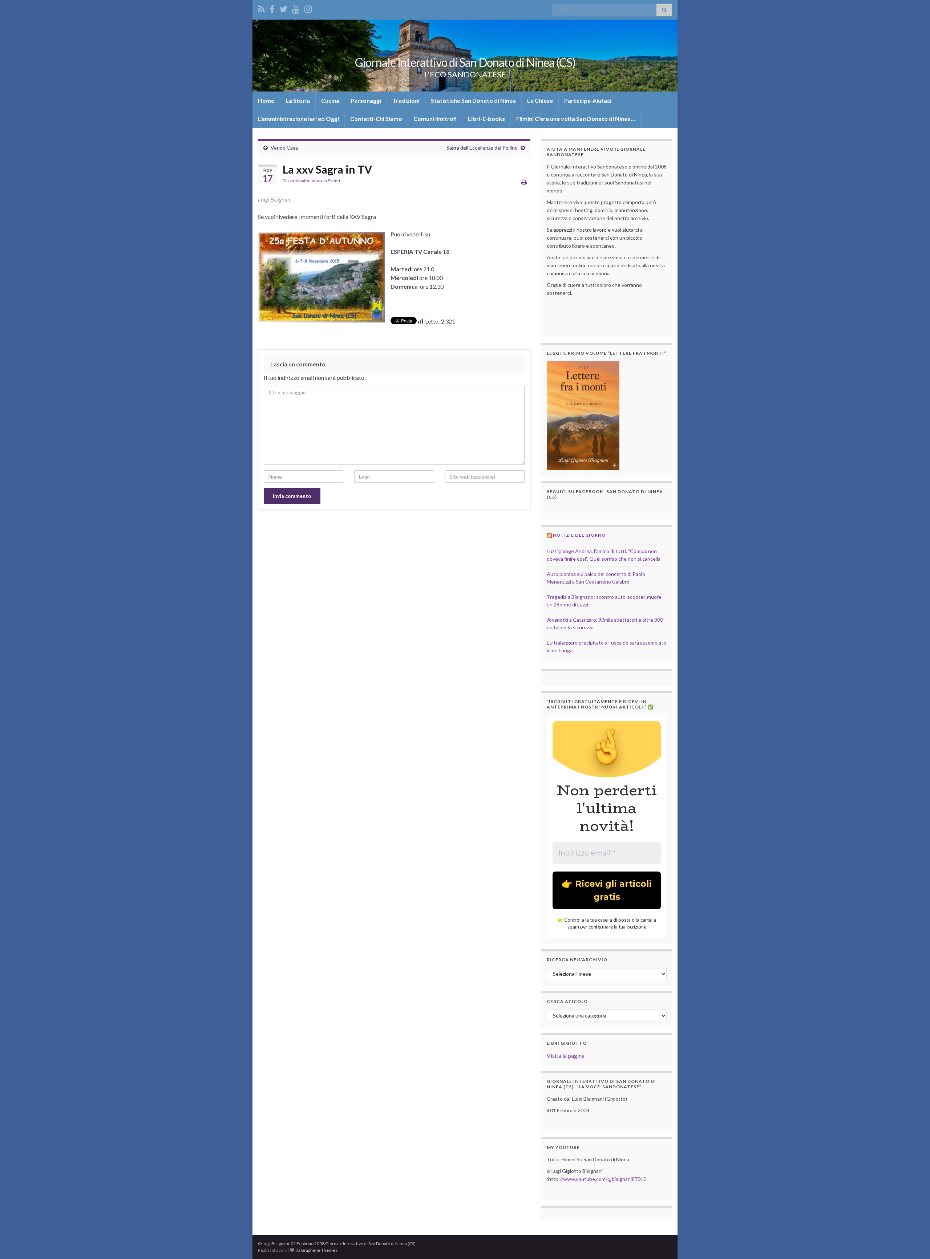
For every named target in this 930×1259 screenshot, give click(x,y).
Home (266, 100)
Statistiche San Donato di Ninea (473, 100)
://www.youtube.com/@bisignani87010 (602, 1179)
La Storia (298, 100)
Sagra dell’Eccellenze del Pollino (482, 148)
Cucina (330, 100)
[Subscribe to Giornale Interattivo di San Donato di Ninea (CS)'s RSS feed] (261, 8)
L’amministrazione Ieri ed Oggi (298, 118)
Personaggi (366, 100)
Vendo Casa (284, 148)
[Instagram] (308, 8)
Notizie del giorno (579, 535)
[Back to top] (914, 1243)
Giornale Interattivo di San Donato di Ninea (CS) (465, 62)
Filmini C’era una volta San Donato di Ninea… (575, 118)
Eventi (334, 180)
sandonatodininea (305, 180)
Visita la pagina (566, 1055)
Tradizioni (406, 100)
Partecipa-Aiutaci (587, 100)
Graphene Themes (319, 1250)
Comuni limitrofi (435, 118)
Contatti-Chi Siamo (376, 118)
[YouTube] (296, 8)
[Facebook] (272, 8)
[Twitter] (283, 8)
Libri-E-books (486, 118)
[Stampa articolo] (524, 181)
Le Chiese (540, 100)
